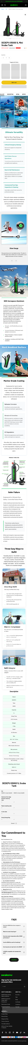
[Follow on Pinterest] (13, 1032)
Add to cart (14, 82)
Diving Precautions (5, 1006)
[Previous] (1, 1)
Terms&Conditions (5, 1023)
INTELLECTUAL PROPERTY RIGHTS (6, 1027)
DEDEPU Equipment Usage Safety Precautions (5, 1000)
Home (2, 9)
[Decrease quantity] (3, 57)
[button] (14, 86)
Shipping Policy (4, 1019)
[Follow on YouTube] (17, 1032)
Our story (17, 994)
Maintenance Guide (5, 1004)
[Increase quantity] (9, 57)
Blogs (16, 999)
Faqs (16, 997)
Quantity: (3, 55)
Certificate (17, 1002)
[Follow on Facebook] (2, 1032)
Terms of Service (5, 1021)
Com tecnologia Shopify (22, 1040)
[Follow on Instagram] (10, 1032)
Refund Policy (4, 1016)
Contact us (17, 1004)
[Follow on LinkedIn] (24, 1032)
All (6, 9)
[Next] (26, 1)
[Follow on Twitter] (6, 1032)
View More (14, 959)
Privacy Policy (4, 1014)
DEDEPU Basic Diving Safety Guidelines (6, 995)
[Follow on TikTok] (21, 1032)
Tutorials (17, 1006)
